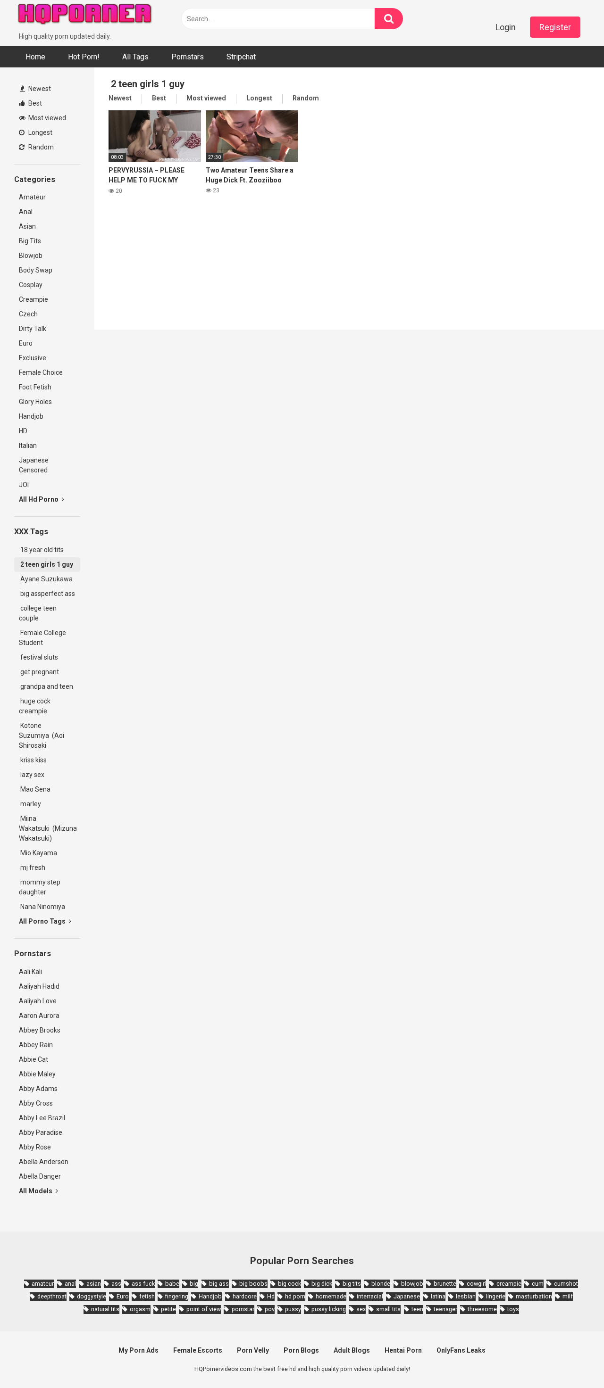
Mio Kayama (39, 853)
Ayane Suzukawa (46, 579)
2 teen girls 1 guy (46, 564)
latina (438, 1296)
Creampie (33, 299)
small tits (388, 1309)
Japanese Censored (34, 465)
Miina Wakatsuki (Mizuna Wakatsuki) (48, 828)
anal (70, 1283)
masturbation (534, 1296)
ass (116, 1283)
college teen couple (38, 613)
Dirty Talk (32, 328)
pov (270, 1309)
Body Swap (35, 270)
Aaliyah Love (38, 1001)
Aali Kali (30, 971)
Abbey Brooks (39, 1030)
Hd (271, 1296)
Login (505, 27)
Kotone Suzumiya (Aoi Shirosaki (41, 735)
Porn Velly (253, 1350)
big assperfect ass (47, 593)
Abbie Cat (33, 1059)
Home (35, 56)
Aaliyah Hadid (39, 986)
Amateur (32, 197)
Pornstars (187, 56)
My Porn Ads (138, 1350)
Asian (27, 226)
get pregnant (39, 672)
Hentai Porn (403, 1350)
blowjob (412, 1283)
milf (567, 1296)
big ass (219, 1283)
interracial (370, 1296)
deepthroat (52, 1296)
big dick (321, 1283)
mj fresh (32, 867)
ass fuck (143, 1283)
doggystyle (91, 1296)
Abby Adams (38, 1088)
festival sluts (38, 657)
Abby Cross (36, 1103)
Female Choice (41, 372)
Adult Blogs (352, 1350)
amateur (43, 1283)
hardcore (245, 1296)
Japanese (407, 1296)
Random (40, 147)
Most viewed (46, 118)
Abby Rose (35, 1147)
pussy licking (328, 1309)
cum (538, 1283)
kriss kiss (33, 760)
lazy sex (31, 774)
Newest (39, 88)
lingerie (495, 1296)
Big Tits (30, 241)
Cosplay (30, 285)
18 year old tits (41, 550)
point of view (203, 1309)
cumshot (566, 1283)
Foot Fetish (35, 387)
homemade (331, 1296)
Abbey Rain (36, 1045)
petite (168, 1309)
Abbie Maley (37, 1074)
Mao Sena (36, 789)
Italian (28, 445)
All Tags (135, 56)
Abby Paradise (40, 1132)
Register (555, 27)
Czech (28, 314)
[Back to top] (572, 1359)
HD (23, 431)
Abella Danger (40, 1176)
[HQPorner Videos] (85, 16)
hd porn (295, 1296)
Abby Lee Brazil (42, 1118)
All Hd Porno (39, 499)
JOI (24, 484)
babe (172, 1283)
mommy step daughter (39, 887)
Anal (26, 211)
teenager (445, 1309)
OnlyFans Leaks (461, 1350)
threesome (482, 1309)
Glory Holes (35, 401)
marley (30, 804)
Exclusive (32, 358)
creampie (508, 1283)
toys (513, 1309)
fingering (176, 1296)
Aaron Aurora (39, 1015)
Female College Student (42, 637)
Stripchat (241, 56)
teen (417, 1309)
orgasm (140, 1309)
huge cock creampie (34, 706)
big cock (289, 1283)
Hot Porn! (84, 56)
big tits (352, 1283)
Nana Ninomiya (43, 906)
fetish (147, 1296)
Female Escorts (197, 1350)
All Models (36, 1191)
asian (93, 1283)
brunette (445, 1283)
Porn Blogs (301, 1350)
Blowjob (30, 255)
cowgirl (476, 1283)
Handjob (31, 416)
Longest (39, 132)
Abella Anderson (43, 1161)
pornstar (243, 1309)
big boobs (253, 1283)
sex (361, 1309)
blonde (380, 1283)
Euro (26, 343)
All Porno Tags (43, 921)
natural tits (105, 1309)
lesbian (466, 1296)
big (194, 1283)
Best (34, 103)
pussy (293, 1309)
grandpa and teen (46, 686)
